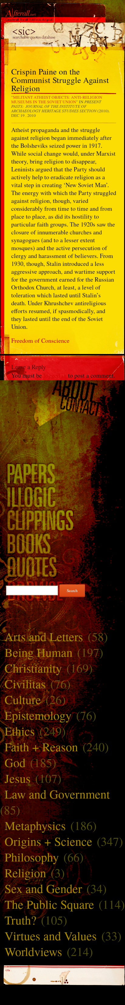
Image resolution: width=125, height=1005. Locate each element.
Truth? (20, 920)
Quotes (62, 566)
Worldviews (33, 951)
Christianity (33, 668)
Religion (25, 872)
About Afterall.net (62, 389)
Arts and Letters (44, 636)
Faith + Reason (41, 747)
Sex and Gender (43, 888)
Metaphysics (35, 825)
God (15, 762)
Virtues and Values (51, 935)
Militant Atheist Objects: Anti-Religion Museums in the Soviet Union (56, 99)
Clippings (62, 520)
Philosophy (32, 857)
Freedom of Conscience (40, 340)
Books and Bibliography (62, 543)
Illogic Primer (62, 496)
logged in (54, 375)
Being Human (39, 652)
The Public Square (49, 904)
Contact (62, 406)
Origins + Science (48, 841)
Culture (23, 699)
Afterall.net (62, 14)
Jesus (18, 778)
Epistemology (38, 715)
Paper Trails (62, 473)
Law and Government (57, 794)
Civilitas (25, 684)
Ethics (20, 731)
